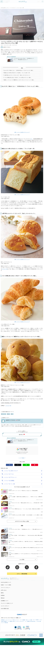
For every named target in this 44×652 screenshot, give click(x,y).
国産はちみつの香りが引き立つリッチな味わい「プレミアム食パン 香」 (17, 72)
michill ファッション (40, 550)
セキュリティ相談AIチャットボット (37, 619)
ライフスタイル (12, 7)
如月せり (41, 532)
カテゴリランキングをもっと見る (22, 521)
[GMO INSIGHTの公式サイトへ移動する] (22, 614)
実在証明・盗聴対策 (4, 621)
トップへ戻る (21, 458)
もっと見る (22, 559)
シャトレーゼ (4, 269)
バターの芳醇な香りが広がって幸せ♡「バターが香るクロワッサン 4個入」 (18, 77)
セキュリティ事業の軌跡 (4, 622)
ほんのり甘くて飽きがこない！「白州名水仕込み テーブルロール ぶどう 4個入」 (19, 70)
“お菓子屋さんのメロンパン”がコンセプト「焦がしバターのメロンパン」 (17, 75)
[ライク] (42, 1)
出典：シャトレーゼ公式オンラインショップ (22, 132)
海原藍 (42, 493)
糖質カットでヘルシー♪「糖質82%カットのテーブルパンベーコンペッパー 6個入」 (19, 79)
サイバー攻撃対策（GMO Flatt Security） (30, 621)
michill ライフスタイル (6, 47)
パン (31, 138)
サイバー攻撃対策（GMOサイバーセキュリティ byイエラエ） (15, 621)
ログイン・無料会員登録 (22, 573)
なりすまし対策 (39, 621)
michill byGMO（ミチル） (5, 7)
